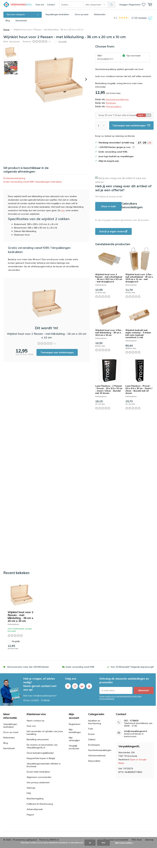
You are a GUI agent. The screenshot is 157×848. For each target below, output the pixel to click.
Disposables (94, 760)
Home (6, 29)
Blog (8, 20)
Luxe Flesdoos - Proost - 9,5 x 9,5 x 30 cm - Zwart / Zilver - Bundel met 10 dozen (138, 389)
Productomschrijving (14, 178)
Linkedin (82, 686)
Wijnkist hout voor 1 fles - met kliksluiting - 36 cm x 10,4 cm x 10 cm (109, 332)
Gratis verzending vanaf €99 (80, 666)
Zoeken (111, 5)
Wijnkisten (111, 103)
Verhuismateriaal (96, 755)
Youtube (89, 686)
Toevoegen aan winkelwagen (57, 352)
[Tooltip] (133, 147)
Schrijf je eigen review (112, 231)
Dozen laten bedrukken (38, 771)
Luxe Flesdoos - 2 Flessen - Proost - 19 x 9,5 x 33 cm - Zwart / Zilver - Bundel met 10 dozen (108, 389)
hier (63, 210)
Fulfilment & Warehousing (40, 804)
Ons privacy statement (38, 782)
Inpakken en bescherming (94, 722)
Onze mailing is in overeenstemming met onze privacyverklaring (120, 697)
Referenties (99, 14)
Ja (90, 842)
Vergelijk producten (74, 747)
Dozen (91, 734)
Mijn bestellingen (75, 731)
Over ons (40, 4)
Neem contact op (35, 720)
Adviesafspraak (35, 809)
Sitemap (31, 787)
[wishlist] (143, 4)
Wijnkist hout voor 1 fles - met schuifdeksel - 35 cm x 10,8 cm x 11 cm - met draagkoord (139, 278)
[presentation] (86, 79)
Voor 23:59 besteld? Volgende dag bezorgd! (132, 666)
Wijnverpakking (113, 106)
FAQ (29, 793)
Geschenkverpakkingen (117, 99)
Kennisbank (21, 20)
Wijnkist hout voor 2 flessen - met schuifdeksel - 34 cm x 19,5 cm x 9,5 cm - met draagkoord (108, 278)
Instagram (75, 686)
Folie (90, 728)
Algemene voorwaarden (39, 777)
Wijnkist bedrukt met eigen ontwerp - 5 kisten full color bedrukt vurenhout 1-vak (138, 334)
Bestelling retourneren (38, 739)
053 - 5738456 (131, 720)
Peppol (30, 814)
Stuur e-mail (108, 206)
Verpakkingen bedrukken (57, 14)
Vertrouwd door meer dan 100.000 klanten (28, 666)
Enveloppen (94, 744)
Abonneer (143, 690)
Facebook (68, 686)
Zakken (92, 739)
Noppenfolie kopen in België (41, 758)
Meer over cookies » (124, 842)
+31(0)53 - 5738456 (40, 700)
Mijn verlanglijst (74, 739)
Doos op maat (81, 14)
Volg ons (70, 678)
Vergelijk (16, 641)
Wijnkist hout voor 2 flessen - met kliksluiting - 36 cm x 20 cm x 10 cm (20, 616)
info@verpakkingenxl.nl (135, 731)
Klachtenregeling (35, 798)
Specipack (14, 41)
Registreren (74, 724)
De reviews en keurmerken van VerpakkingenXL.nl (42, 746)
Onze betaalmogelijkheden (40, 753)
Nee (103, 842)
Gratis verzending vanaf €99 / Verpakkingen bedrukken (32, 181)
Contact (51, 4)
